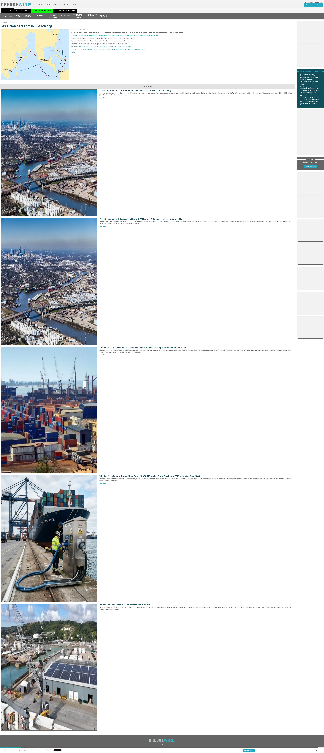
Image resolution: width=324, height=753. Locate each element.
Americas (7, 11)
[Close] (316, 750)
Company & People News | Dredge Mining (14, 16)
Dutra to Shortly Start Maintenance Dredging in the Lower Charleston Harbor (309, 83)
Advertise (57, 4)
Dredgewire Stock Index (42, 11)
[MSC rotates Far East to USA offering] (35, 54)
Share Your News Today (313, 5)
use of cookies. (57, 750)
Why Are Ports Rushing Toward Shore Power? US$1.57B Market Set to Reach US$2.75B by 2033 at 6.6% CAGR (149, 476)
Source (73, 52)
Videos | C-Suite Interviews (104, 16)
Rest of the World (22, 11)
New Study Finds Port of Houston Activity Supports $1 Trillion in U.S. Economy (135, 90)
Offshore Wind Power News (65, 11)
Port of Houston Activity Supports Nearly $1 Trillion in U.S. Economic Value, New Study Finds (141, 219)
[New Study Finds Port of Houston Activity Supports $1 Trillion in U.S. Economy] (49, 152)
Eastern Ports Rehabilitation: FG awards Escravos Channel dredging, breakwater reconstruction (142, 347)
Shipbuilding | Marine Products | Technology (78, 16)
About (40, 4)
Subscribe (66, 4)
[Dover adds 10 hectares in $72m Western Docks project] (49, 667)
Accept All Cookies (249, 750)
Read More (102, 97)
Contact (48, 4)
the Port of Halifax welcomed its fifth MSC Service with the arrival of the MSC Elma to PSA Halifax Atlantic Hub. (113, 49)
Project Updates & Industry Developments (53, 16)
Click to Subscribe (310, 166)
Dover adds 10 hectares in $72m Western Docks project (124, 605)
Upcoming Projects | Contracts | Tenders (91, 16)
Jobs (74, 4)
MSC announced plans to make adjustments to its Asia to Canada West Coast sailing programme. (104, 46)
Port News (40, 15)
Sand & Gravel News (66, 15)
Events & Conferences (27, 16)
